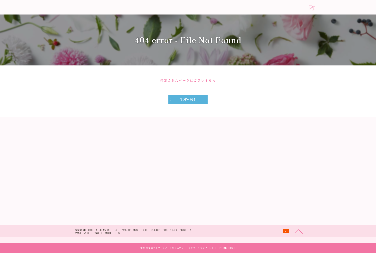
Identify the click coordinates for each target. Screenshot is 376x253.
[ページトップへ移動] (299, 231)
